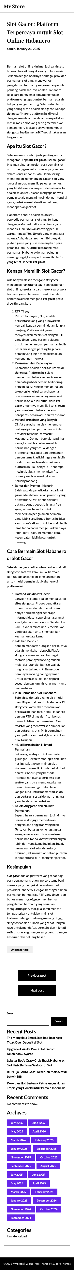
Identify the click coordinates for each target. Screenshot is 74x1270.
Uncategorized (20, 949)
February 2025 (44, 1191)
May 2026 (17, 1131)
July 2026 (17, 1122)
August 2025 (48, 1166)
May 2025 (17, 1183)
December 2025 (47, 1148)
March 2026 (18, 1140)
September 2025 (21, 1166)
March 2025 (18, 1191)
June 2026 (38, 1122)
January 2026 (19, 1148)
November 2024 (21, 1209)
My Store (14, 6)
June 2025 (38, 1174)
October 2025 (48, 1157)
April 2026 (39, 1131)
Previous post (37, 975)
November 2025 (21, 1157)
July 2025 (17, 1174)
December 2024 (47, 1200)
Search (11, 1013)
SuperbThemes (61, 1263)
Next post (37, 990)
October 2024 (48, 1209)
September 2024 (21, 1217)
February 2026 (44, 1140)
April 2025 (39, 1183)
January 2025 (19, 1200)
